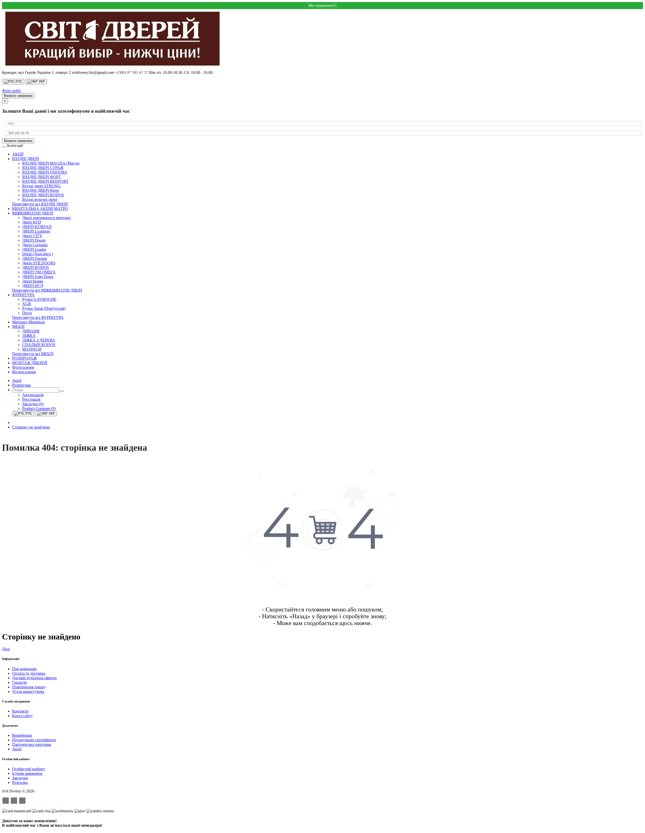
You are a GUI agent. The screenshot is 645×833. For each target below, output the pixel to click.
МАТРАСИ (31, 349)
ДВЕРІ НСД (32, 286)
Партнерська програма (31, 744)
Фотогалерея (23, 367)
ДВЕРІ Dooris (34, 240)
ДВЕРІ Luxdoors (36, 231)
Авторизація (33, 395)
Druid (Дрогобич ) (37, 254)
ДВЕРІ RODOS (35, 267)
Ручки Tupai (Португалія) (44, 308)
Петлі (27, 313)
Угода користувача (28, 691)
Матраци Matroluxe (28, 322)
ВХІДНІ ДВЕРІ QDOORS (44, 172)
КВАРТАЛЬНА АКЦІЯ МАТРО (40, 208)
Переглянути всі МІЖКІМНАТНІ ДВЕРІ (47, 290)
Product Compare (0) (39, 408)
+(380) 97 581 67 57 (131, 72)
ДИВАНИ (31, 331)
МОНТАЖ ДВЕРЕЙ (29, 363)
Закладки (20, 778)
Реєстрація (31, 399)
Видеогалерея (24, 372)
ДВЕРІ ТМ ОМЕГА (39, 272)
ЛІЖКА (29, 335)
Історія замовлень (27, 773)
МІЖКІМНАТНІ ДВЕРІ (32, 213)
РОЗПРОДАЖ (24, 358)
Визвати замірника (18, 96)
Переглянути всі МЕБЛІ (32, 354)
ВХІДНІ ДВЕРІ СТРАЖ (42, 168)
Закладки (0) (33, 404)
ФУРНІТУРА (23, 295)
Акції (16, 749)
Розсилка (20, 782)
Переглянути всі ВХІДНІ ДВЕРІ (40, 204)
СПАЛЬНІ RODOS (38, 345)
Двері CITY (32, 236)
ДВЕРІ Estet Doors (37, 276)
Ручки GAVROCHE (39, 299)
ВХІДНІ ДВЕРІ (25, 159)
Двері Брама (32, 281)
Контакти (20, 711)
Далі (6, 649)
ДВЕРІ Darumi (34, 258)
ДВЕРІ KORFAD (37, 227)
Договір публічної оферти (34, 678)
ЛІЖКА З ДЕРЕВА (38, 340)
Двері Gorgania (35, 245)
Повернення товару (29, 687)
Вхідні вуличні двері (39, 199)
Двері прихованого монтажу (46, 217)
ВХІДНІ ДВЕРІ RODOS (43, 195)
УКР (41, 81)
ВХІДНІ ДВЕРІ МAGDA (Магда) (50, 163)
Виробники (22, 735)
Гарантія (19, 682)
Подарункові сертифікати (34, 740)
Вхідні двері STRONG (41, 186)
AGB (26, 304)
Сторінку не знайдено (31, 427)
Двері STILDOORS (38, 263)
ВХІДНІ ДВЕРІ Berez (40, 190)
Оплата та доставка (28, 673)
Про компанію (24, 669)
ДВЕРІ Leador (34, 249)
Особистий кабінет (28, 769)
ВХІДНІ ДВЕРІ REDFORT (45, 181)
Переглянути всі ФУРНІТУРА (37, 317)
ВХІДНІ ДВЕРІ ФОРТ (41, 177)
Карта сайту (22, 716)
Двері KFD (31, 222)
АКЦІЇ (17, 154)
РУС (18, 81)
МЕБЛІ (18, 326)
